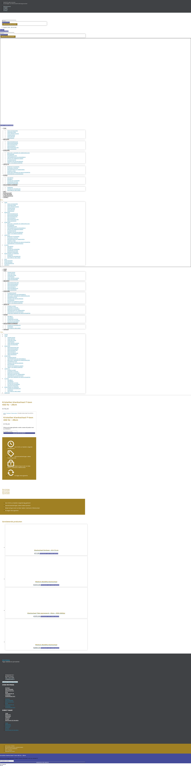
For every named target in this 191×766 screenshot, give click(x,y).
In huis (5, 175)
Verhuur (6, 329)
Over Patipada (7, 194)
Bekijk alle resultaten (10, 24)
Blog (6, 692)
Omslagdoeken (11, 149)
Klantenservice (8, 196)
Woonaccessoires (12, 183)
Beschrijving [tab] (5, 489)
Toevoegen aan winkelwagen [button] (49, 553)
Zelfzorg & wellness (13, 190)
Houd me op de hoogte (19, 433)
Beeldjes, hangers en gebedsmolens (18, 153)
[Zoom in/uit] (0, 764)
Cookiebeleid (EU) (10, 696)
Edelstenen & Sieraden (10, 185)
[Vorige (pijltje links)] (0, 765)
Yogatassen (10, 138)
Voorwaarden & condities (9, 694)
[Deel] (3, 764)
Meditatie (6, 139)
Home (5, 269)
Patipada (6, 660)
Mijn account (7, 193)
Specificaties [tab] (6, 491)
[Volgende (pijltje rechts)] (2, 765)
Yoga (4, 128)
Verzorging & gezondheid (15, 174)
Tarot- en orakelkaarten (14, 163)
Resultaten (6, 22)
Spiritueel (6, 150)
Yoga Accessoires (12, 279)
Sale (4, 191)
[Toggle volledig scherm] (2, 764)
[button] (42, 200)
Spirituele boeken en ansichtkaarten (18, 313)
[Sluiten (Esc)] (5, 764)
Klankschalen (14, 413)
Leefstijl (6, 164)
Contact (5, 197)
